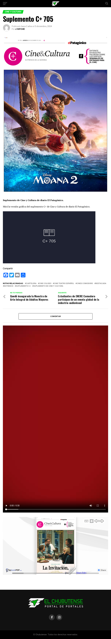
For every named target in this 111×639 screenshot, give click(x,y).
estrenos (8, 286)
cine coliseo (45, 283)
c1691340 (20, 29)
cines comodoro (85, 283)
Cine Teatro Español (64, 283)
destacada (101, 283)
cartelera (31, 283)
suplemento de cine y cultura (48, 286)
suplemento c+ (23, 286)
